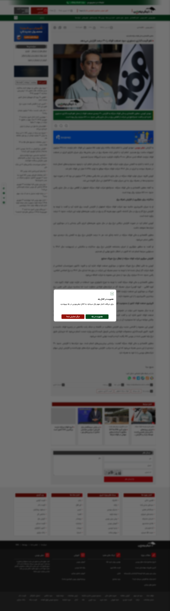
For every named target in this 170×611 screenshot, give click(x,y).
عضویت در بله (97, 316)
